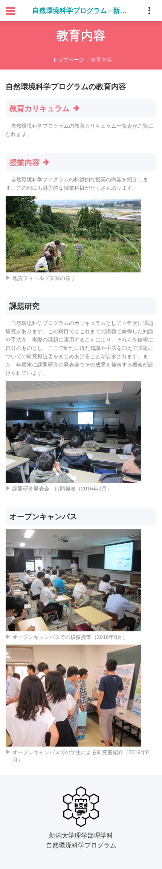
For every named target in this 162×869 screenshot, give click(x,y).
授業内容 (24, 162)
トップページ (68, 60)
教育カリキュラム (39, 108)
